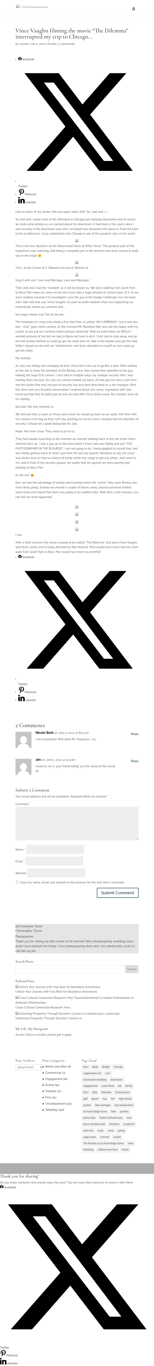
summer (104, 1137)
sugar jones (89, 1137)
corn (107, 1073)
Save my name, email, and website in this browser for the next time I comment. (72, 882)
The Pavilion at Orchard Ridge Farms (103, 1143)
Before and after (56, 1066)
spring (121, 1130)
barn (85, 1067)
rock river (88, 1130)
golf (85, 1098)
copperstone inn (92, 1073)
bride (95, 1067)
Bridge (105, 1067)
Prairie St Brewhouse (111, 1117)
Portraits (50, 1091)
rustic (100, 1130)
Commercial (53, 1072)
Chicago (118, 1067)
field (94, 1092)
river (129, 1117)
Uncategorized (55, 1103)
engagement (90, 1086)
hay (105, 1098)
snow (111, 1130)
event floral (107, 1086)
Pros (48, 1097)
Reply (135, 734)
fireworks (106, 1092)
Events (52, 43)
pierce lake (89, 1117)
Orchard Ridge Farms (95, 1111)
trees (131, 1143)
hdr (113, 1098)
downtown (116, 1079)
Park (113, 1111)
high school (125, 1098)
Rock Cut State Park (94, 1124)
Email (19, 861)
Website (20, 873)
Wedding (51, 1109)
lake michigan (103, 1105)
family (128, 1086)
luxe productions (124, 1105)
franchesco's (122, 1092)
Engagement (53, 1079)
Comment (22, 804)
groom (95, 1098)
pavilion (124, 1111)
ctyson (24, 43)
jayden (87, 1105)
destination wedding (94, 1079)
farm (85, 1092)
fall (119, 1086)
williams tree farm (108, 1149)
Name (20, 849)
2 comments (67, 43)
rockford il (129, 1124)
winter (125, 1149)
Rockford (114, 1124)
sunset (117, 1137)
